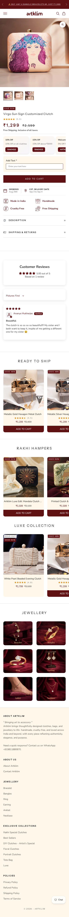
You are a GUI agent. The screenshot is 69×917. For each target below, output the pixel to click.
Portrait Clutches (12, 854)
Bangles (7, 793)
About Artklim (10, 766)
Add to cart (34, 178)
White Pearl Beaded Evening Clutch (22, 578)
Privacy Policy (10, 882)
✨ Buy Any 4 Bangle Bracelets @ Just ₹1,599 (34, 4)
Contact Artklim (11, 771)
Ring (5, 799)
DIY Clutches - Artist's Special (19, 843)
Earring (7, 804)
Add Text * (11, 160)
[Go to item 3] (29, 95)
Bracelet (7, 788)
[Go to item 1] (8, 95)
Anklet (6, 810)
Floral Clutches (11, 849)
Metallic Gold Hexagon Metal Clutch (23, 414)
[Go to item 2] (18, 95)
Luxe (5, 865)
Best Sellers (9, 837)
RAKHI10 (11, 149)
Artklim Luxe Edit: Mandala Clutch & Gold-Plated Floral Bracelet (23, 501)
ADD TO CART (23, 429)
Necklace (7, 815)
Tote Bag (8, 860)
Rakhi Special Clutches (15, 832)
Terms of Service (12, 898)
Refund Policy (10, 887)
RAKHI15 (38, 149)
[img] (13, 308)
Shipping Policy (11, 893)
